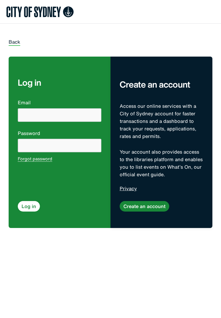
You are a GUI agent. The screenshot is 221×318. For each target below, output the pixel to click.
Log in (29, 206)
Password (29, 133)
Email (24, 102)
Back (14, 42)
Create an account (144, 206)
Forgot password (35, 159)
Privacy (128, 188)
